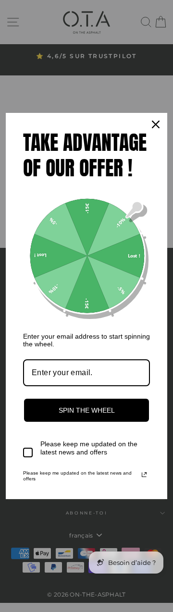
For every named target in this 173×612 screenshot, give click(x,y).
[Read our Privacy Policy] (144, 474)
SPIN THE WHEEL (87, 410)
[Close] (155, 124)
